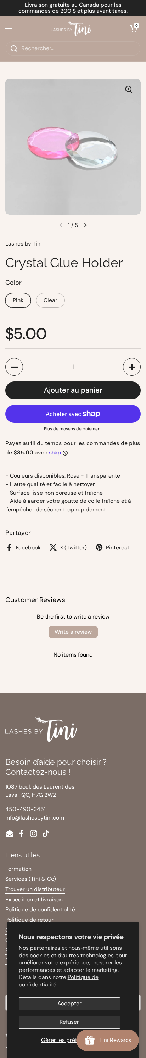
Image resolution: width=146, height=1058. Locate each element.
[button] (134, 28)
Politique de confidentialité (40, 909)
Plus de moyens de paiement (73, 429)
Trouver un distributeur (35, 889)
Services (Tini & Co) (30, 879)
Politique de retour (29, 919)
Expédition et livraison (34, 899)
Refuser (69, 1022)
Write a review (73, 632)
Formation (18, 869)
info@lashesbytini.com (34, 817)
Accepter (69, 1003)
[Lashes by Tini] (71, 28)
